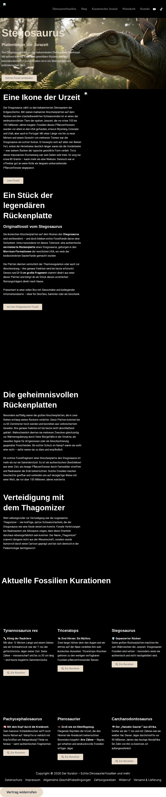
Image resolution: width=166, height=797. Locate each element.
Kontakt (145, 8)
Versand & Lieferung (147, 780)
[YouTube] (154, 9)
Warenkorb (128, 8)
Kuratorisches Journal (105, 8)
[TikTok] (161, 9)
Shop (84, 8)
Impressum (32, 780)
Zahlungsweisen (105, 780)
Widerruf (125, 780)
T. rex (40, 646)
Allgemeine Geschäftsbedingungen (67, 780)
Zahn (118, 743)
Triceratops (88, 651)
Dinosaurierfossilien (64, 8)
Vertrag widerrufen (21, 792)
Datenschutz (13, 780)
